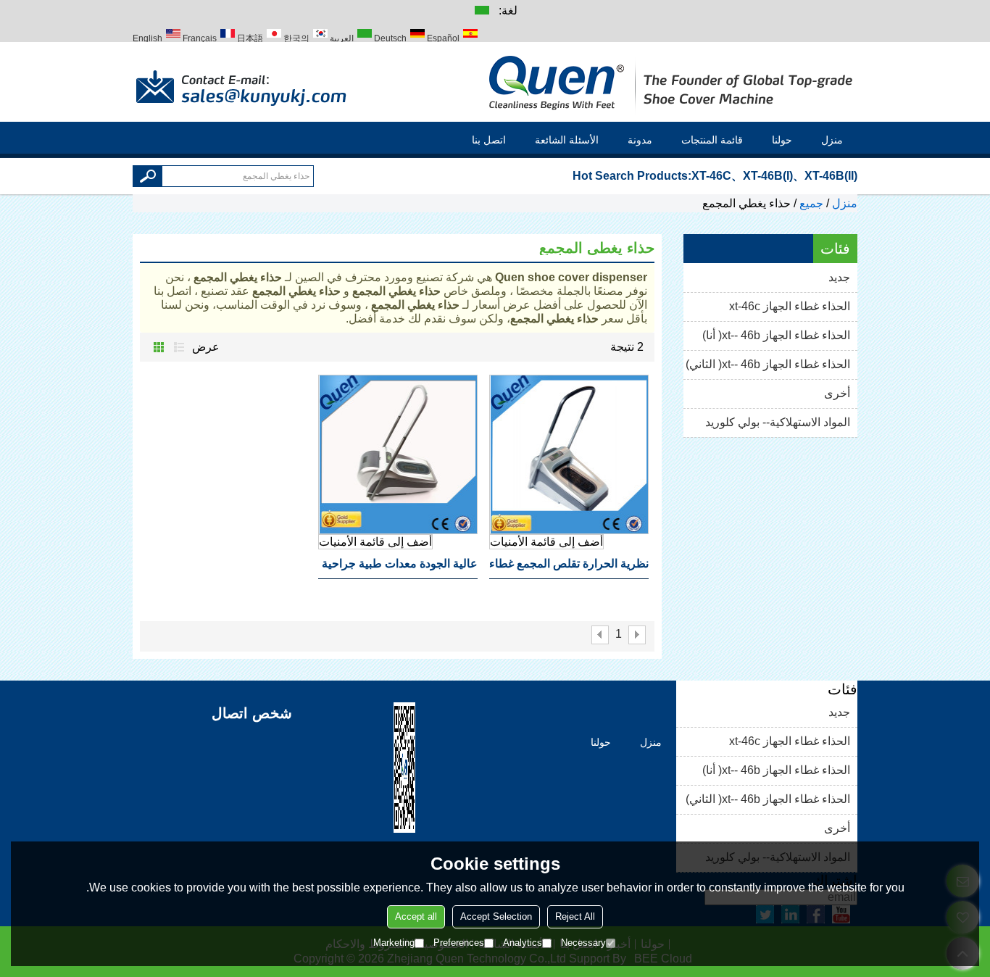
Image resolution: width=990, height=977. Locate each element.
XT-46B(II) (830, 176)
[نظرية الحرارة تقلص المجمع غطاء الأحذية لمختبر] (569, 454)
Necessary (583, 942)
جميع (811, 203)
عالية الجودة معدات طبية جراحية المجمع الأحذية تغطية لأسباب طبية (400, 568)
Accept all (416, 916)
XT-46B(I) (768, 176)
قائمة (179, 347)
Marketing (394, 942)
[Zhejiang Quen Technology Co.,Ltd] (672, 82)
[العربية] (481, 9)
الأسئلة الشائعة (567, 140)
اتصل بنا (489, 140)
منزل (832, 140)
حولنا (782, 140)
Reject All (575, 916)
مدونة (640, 140)
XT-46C (711, 176)
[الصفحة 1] (637, 634)
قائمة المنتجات (712, 140)
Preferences (458, 942)
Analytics (522, 942)
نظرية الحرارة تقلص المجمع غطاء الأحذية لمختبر (569, 568)
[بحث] (147, 176)
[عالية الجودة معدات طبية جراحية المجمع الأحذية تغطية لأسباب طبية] (398, 454)
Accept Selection (496, 916)
